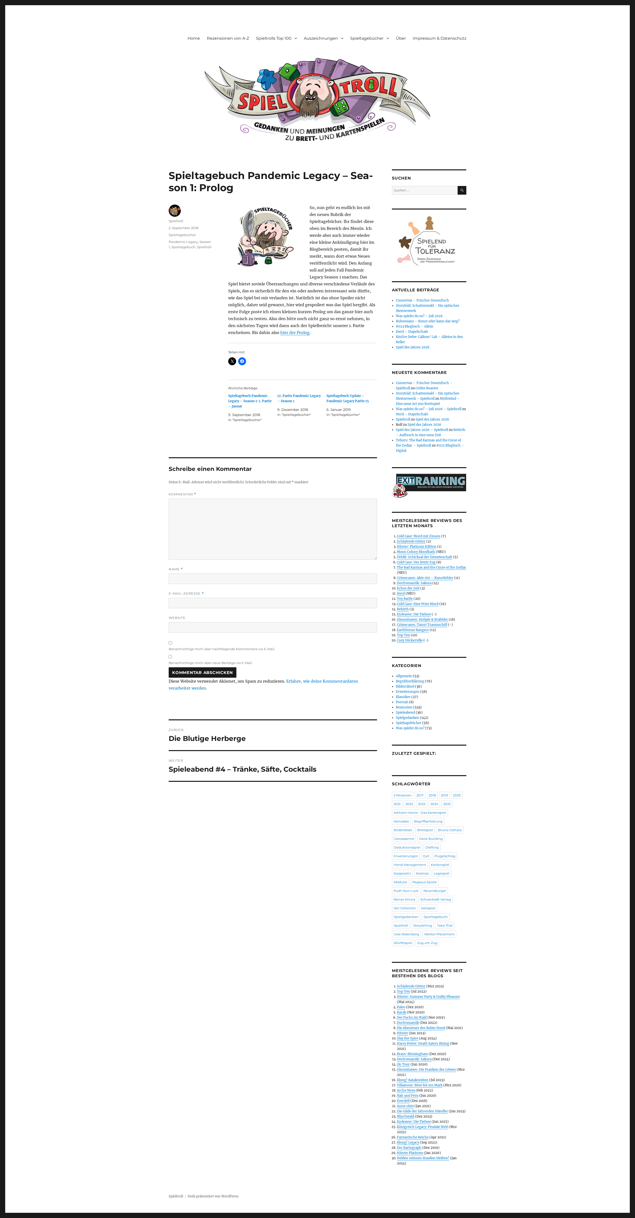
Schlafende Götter (411, 541)
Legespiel (441, 873)
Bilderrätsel (405, 686)
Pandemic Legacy (183, 242)
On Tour (403, 1064)
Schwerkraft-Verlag (435, 899)
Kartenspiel (440, 865)
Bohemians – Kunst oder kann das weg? (427, 321)
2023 (421, 804)
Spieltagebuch (183, 247)
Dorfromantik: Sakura (414, 583)
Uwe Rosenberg (406, 934)
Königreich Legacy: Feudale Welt (422, 1127)
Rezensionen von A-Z (228, 38)
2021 (397, 804)
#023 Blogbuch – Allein (414, 326)
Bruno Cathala (450, 830)
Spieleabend (405, 712)
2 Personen (403, 795)
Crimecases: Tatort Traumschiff (422, 625)
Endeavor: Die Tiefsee (414, 614)
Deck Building (431, 839)
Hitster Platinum (410, 1153)
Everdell (403, 1101)
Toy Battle (405, 599)
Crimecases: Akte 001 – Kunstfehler (425, 578)
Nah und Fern (407, 1096)
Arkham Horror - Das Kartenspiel (420, 813)
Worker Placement (439, 934)
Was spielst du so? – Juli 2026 (419, 316)
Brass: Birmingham (412, 1054)
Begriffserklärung (410, 681)
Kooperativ (402, 873)
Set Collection (405, 908)
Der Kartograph (409, 1148)
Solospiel (428, 908)
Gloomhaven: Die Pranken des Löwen (426, 1069)
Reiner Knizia (404, 899)
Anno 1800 (405, 1106)
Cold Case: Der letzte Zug (416, 562)
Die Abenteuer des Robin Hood (421, 1028)
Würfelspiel (403, 943)
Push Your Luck (406, 891)
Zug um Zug (427, 943)
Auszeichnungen (321, 38)
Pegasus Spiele (424, 882)
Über (401, 38)
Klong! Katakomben (412, 1080)
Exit (426, 856)
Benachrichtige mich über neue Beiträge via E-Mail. (211, 663)
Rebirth (403, 609)
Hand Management (410, 865)
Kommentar (182, 494)
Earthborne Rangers (413, 630)
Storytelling (422, 925)
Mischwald (405, 1116)
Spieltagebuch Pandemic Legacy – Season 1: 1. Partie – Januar (250, 401)
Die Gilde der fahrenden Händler (422, 1111)
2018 (432, 795)
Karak (401, 1012)
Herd (401, 593)
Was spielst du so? (410, 728)
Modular (400, 882)
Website (177, 618)
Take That (445, 925)
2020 (457, 795)
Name (176, 569)
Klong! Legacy (408, 1142)
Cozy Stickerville (410, 640)
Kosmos (422, 873)
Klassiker (403, 697)
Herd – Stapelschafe (412, 332)
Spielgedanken (407, 718)
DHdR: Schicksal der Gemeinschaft (424, 557)
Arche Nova (406, 1090)
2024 (434, 804)
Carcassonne (404, 839)
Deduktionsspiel (407, 847)
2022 (409, 804)
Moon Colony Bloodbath (416, 552)
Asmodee (401, 821)
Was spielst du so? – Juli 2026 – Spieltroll (428, 409)
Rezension (404, 707)
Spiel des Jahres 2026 (413, 347)
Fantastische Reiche (413, 1137)
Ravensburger (434, 891)
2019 (444, 795)
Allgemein (404, 676)
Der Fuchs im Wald (412, 1017)
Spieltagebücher (366, 38)
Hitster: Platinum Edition (416, 547)
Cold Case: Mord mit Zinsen (418, 536)
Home (194, 38)
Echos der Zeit (408, 588)
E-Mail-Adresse (186, 593)
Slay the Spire (407, 1038)
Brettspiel (425, 830)
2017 (420, 795)
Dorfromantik (408, 1023)
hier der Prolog (295, 332)
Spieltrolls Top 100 (273, 38)
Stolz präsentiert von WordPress (213, 1196)
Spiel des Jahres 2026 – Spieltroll (422, 430)
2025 (447, 804)
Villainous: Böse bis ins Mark (420, 1085)
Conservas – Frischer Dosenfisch (422, 300)
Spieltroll (176, 221)
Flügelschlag (444, 856)
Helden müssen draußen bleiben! (423, 1158)
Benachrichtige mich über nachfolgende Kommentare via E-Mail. (222, 649)
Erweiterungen (407, 692)
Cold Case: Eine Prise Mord (418, 604)
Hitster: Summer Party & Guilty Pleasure (428, 997)
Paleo (401, 1007)
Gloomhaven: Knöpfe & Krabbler (422, 619)
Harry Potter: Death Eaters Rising (423, 1043)
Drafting (432, 847)
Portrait (402, 702)
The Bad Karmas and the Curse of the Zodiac (431, 567)
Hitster (402, 1033)
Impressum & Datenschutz (439, 38)
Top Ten (403, 635)
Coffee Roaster (426, 388)
